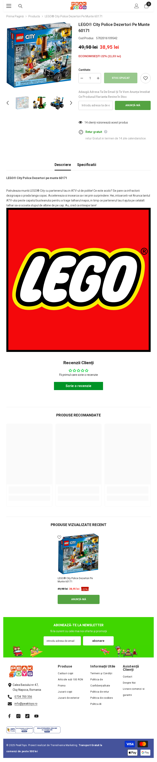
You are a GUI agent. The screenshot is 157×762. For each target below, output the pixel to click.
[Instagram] (18, 716)
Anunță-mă (132, 105)
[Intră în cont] (136, 6)
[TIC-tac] (27, 716)
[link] (29, 490)
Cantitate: (84, 69)
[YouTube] (36, 716)
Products (34, 16)
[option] (39, 55)
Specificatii (86, 164)
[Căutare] (20, 6)
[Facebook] (9, 716)
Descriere (63, 164)
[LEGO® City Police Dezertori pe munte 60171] (79, 554)
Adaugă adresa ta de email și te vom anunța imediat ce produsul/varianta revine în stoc (114, 94)
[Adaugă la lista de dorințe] (145, 78)
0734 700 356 (23, 696)
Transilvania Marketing (63, 745)
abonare (98, 641)
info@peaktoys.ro (26, 703)
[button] (7, 103)
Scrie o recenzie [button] (78, 386)
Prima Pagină (15, 16)
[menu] (8, 5)
